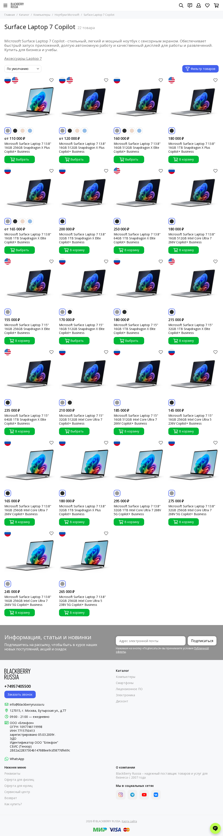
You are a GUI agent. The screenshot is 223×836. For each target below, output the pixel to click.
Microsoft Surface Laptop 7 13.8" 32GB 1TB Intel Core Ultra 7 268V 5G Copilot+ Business (137, 510)
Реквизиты (12, 774)
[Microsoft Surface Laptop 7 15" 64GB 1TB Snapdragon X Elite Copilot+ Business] (29, 374)
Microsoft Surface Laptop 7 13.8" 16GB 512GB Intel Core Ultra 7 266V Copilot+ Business (191, 238)
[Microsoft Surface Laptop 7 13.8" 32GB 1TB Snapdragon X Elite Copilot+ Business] (84, 193)
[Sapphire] (30, 130)
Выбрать (22, 159)
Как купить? (13, 804)
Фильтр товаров (203, 69)
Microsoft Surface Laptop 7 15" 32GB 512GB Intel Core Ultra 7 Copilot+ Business (81, 419)
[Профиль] (198, 5)
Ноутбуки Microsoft (67, 15)
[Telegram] (132, 795)
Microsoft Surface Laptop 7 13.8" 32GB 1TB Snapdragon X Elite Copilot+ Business (82, 238)
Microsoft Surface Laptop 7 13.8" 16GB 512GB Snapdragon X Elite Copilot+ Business (137, 148)
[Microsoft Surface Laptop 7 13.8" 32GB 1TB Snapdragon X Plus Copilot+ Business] (84, 464)
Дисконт (122, 701)
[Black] (15, 130)
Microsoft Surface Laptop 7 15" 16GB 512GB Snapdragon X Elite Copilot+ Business (82, 329)
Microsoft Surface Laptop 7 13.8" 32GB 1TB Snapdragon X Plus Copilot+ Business (82, 510)
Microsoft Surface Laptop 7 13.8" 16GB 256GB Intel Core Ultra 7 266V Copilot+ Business (27, 510)
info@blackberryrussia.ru (27, 704)
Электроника (125, 695)
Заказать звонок (20, 694)
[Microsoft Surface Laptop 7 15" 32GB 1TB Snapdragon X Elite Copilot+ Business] (193, 283)
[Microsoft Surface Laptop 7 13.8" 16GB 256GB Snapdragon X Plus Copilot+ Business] (29, 102)
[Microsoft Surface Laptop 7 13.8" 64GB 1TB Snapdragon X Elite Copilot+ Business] (139, 193)
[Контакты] (190, 5)
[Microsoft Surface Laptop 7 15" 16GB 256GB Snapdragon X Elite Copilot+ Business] (29, 283)
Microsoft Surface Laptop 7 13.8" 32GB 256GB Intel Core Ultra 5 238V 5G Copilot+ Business (82, 601)
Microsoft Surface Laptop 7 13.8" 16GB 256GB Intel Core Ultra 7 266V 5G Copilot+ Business (27, 601)
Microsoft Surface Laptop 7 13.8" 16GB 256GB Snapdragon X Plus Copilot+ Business (27, 148)
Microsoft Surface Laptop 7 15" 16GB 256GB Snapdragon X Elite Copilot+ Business (27, 329)
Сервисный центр (17, 792)
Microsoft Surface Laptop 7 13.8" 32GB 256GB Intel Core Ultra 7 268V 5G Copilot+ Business (191, 510)
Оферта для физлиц (19, 780)
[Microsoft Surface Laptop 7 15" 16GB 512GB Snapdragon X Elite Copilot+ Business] (84, 283)
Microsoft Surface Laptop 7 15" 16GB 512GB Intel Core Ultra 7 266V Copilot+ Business (136, 419)
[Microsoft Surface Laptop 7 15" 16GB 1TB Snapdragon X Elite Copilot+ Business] (139, 283)
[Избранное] (51, 80)
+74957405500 (17, 686)
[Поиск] (181, 5)
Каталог (24, 15)
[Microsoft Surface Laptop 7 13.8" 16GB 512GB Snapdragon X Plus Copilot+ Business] (84, 102)
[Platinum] (7, 130)
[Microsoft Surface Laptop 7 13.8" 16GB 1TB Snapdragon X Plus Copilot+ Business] (193, 102)
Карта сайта (129, 821)
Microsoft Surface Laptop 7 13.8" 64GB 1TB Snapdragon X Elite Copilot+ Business (137, 238)
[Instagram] (120, 795)
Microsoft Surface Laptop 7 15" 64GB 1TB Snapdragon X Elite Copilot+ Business (26, 419)
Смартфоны (124, 683)
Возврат (10, 798)
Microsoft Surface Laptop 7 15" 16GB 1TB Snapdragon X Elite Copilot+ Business (136, 329)
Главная (9, 15)
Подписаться (202, 640)
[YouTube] (144, 795)
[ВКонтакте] (156, 795)
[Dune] (22, 130)
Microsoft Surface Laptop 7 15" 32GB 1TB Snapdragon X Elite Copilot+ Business (190, 329)
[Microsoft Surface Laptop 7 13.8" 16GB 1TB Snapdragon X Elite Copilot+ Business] (29, 193)
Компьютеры (42, 15)
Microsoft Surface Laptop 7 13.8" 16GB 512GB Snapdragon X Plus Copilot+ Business (82, 148)
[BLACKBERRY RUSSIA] (17, 5)
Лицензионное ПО (129, 689)
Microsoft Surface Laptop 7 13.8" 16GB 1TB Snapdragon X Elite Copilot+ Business (27, 238)
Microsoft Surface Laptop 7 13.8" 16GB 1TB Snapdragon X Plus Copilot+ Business (191, 148)
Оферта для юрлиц (18, 786)
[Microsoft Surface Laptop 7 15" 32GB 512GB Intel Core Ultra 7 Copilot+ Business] (84, 374)
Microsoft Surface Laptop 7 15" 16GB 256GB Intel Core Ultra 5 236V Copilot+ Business (190, 419)
